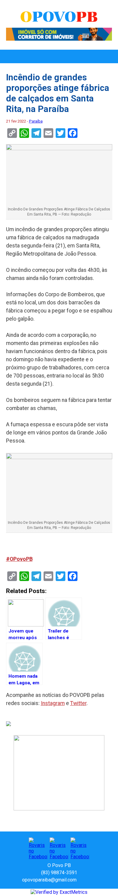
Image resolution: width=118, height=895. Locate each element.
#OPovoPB (19, 559)
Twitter (78, 703)
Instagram (53, 703)
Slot (82, 880)
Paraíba (36, 121)
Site (91, 880)
